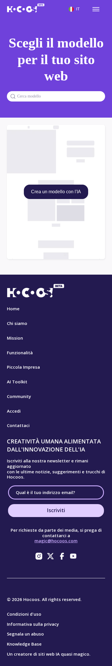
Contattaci (18, 425)
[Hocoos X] (50, 556)
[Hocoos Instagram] (38, 556)
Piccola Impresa (23, 367)
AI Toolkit (17, 381)
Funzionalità (20, 352)
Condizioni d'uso (24, 614)
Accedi (14, 411)
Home (13, 308)
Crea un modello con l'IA (56, 191)
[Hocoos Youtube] (73, 556)
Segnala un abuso (25, 634)
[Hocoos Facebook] (61, 556)
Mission (15, 338)
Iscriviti (56, 510)
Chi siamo (17, 323)
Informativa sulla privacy (33, 624)
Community (19, 396)
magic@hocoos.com (56, 540)
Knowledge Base (24, 644)
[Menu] (95, 9)
